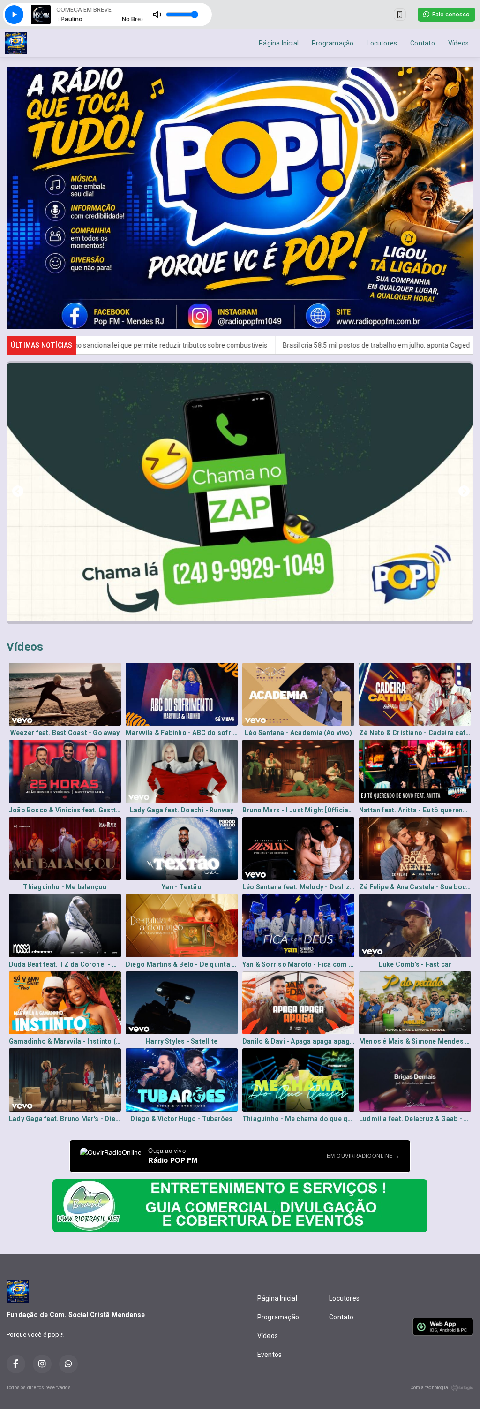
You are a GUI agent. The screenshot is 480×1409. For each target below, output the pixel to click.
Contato (422, 43)
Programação (332, 43)
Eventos (269, 1354)
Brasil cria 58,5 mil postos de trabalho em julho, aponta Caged (266, 345)
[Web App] (400, 14)
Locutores (382, 43)
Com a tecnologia (429, 1387)
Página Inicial (279, 43)
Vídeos (458, 43)
